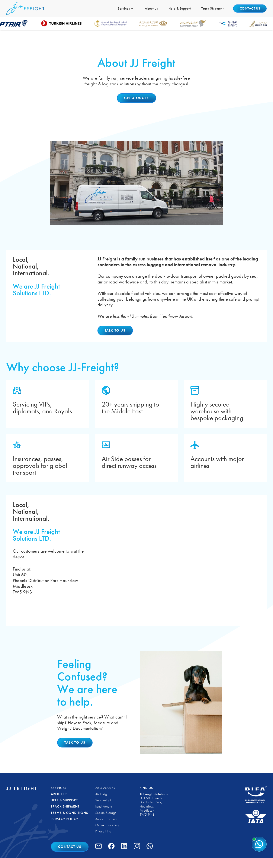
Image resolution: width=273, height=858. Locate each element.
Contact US (250, 8)
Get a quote (136, 98)
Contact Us (69, 846)
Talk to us (115, 330)
